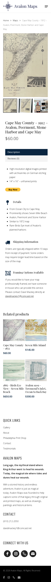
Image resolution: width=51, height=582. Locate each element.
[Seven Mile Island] (36, 330)
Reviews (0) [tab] (13, 158)
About (6, 432)
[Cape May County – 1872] (14, 330)
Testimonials (9, 448)
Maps (15, 20)
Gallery (6, 427)
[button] (46, 6)
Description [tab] (14, 152)
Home (6, 20)
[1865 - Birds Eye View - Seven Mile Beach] (14, 370)
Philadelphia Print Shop (14, 438)
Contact (7, 443)
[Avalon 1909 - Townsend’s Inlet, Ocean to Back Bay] (36, 370)
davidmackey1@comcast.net (19, 296)
